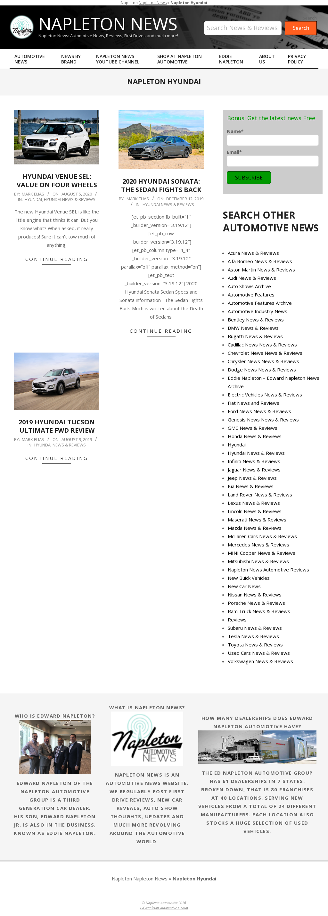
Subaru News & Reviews (255, 628)
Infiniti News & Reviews (254, 461)
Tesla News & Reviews (253, 636)
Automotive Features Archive (260, 303)
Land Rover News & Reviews (260, 494)
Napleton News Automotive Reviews (268, 569)
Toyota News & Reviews (255, 644)
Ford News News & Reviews (259, 411)
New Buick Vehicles (249, 578)
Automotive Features (251, 294)
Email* (234, 152)
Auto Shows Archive (249, 286)
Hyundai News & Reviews (69, 199)
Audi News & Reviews (252, 278)
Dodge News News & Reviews (262, 369)
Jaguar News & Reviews (254, 469)
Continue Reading (56, 259)
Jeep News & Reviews (252, 478)
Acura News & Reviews (253, 253)
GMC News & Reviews (252, 428)
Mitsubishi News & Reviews (258, 561)
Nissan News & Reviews (255, 594)
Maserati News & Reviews (257, 519)
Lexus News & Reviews (254, 503)
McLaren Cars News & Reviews (262, 536)
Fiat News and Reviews (253, 403)
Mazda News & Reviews (255, 528)
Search (310, 18)
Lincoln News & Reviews (255, 511)
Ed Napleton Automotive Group (164, 907)
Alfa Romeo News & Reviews (260, 261)
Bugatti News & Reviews (255, 336)
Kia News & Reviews (251, 486)
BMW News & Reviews (253, 328)
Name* (235, 131)
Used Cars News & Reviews (259, 653)
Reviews (237, 619)
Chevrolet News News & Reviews (265, 353)
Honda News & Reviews (255, 436)
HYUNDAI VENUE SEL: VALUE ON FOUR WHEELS (57, 180)
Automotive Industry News (257, 311)
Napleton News (153, 2)
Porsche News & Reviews (256, 603)
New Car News (244, 586)
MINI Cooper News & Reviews (261, 553)
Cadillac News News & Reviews (262, 344)
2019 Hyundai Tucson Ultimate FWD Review (57, 426)
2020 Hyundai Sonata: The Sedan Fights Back (161, 185)
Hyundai (33, 199)
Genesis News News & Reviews (263, 419)
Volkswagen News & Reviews (260, 661)
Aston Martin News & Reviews (261, 269)
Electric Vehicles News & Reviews (265, 394)
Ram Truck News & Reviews (259, 611)
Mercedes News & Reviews (258, 544)
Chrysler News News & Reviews (263, 361)
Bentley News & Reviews (256, 319)
